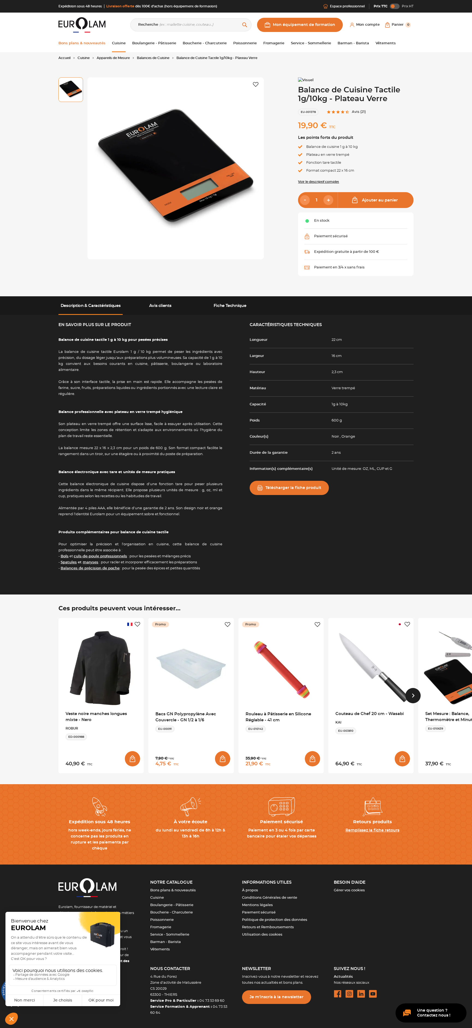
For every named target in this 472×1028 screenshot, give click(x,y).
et (79, 562)
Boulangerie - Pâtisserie (171, 905)
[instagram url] (349, 994)
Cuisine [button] (119, 43)
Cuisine (157, 898)
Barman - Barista (165, 942)
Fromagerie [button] (273, 43)
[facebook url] (337, 994)
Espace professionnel (347, 6)
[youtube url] (373, 994)
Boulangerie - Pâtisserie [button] (154, 43)
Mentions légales (257, 905)
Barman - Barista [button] (353, 43)
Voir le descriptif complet (318, 181)
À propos (250, 890)
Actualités (343, 977)
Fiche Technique (230, 306)
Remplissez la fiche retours (372, 830)
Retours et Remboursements (268, 927)
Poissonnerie (162, 920)
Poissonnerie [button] (245, 43)
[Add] (328, 200)
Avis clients (160, 306)
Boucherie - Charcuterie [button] (205, 43)
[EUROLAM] (81, 24)
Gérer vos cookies (349, 890)
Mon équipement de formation (304, 25)
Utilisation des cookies (262, 934)
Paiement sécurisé (259, 912)
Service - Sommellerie (169, 934)
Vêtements (160, 949)
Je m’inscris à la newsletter (276, 997)
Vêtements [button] (386, 43)
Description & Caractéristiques (91, 306)
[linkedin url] (361, 994)
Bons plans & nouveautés (173, 890)
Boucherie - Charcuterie (171, 912)
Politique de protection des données (274, 920)
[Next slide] (413, 695)
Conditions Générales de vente (269, 898)
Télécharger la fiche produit (293, 488)
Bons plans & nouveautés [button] (81, 43)
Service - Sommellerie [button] (311, 43)
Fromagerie (160, 927)
